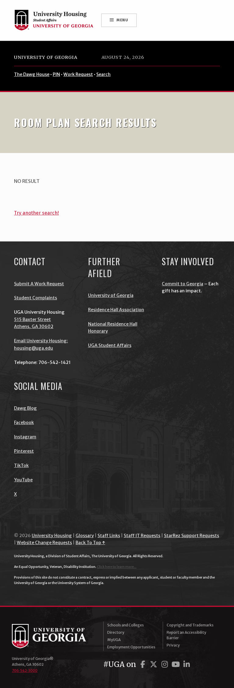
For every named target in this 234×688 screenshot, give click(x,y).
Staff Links (109, 535)
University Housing (52, 535)
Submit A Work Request (39, 284)
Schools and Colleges (125, 625)
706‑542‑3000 (24, 670)
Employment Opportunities (131, 647)
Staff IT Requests (142, 535)
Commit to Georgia (182, 284)
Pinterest (24, 451)
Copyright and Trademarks (190, 625)
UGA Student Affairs (109, 345)
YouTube (23, 480)
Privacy (173, 645)
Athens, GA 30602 (33, 326)
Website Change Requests (44, 542)
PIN (56, 74)
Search (103, 74)
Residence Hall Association (116, 309)
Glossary (85, 535)
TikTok (21, 465)
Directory (115, 632)
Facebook (24, 422)
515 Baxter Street (32, 319)
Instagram (25, 437)
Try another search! (36, 213)
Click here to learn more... (116, 567)
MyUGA (114, 639)
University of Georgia (45, 57)
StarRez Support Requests (191, 535)
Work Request (78, 74)
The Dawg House (31, 74)
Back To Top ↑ (90, 542)
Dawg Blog (25, 408)
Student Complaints (35, 298)
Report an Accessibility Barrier (186, 635)
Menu (122, 20)
